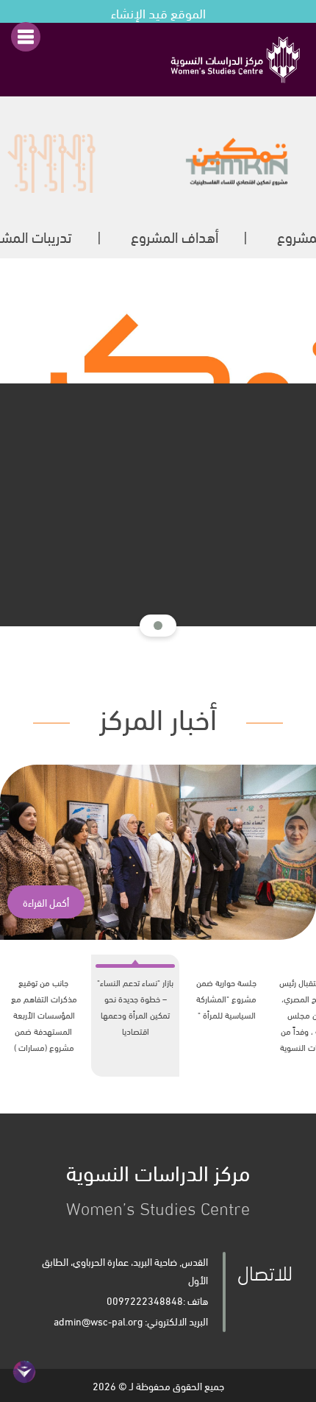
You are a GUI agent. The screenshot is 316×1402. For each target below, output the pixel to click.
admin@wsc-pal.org (98, 1320)
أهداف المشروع (174, 235)
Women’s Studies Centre (158, 1186)
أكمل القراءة (46, 902)
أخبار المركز (158, 716)
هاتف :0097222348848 (157, 1300)
